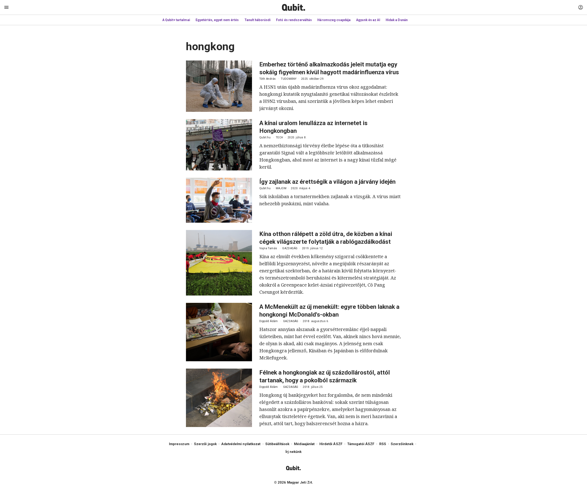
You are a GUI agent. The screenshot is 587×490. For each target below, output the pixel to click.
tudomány (288, 78)
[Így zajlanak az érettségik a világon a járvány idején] (219, 200)
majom (281, 188)
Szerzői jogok (205, 444)
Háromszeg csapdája (334, 20)
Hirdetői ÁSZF (331, 444)
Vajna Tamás (268, 248)
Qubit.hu (265, 137)
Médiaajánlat (304, 444)
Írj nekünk (293, 452)
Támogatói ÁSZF (360, 444)
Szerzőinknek (402, 444)
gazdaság (289, 248)
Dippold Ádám (268, 321)
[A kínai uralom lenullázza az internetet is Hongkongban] (219, 144)
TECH (279, 137)
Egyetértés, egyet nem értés (217, 20)
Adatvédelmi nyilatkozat (240, 444)
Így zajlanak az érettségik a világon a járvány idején (327, 181)
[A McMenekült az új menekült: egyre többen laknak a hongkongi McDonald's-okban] (219, 332)
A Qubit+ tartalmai (176, 20)
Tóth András (267, 78)
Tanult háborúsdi (257, 20)
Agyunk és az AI (368, 20)
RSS (382, 444)
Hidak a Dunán (397, 20)
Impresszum (179, 444)
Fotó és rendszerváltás (294, 20)
